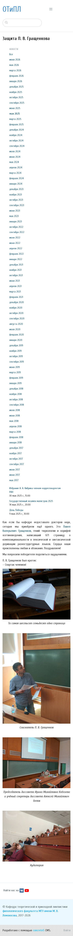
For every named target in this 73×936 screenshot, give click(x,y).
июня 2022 (14, 243)
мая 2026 (14, 65)
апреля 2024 (15, 167)
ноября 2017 (15, 453)
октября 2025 (16, 97)
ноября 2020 (15, 307)
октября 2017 (16, 458)
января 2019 (15, 383)
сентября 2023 (16, 205)
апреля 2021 (15, 286)
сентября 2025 (16, 102)
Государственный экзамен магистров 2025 (31, 501)
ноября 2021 (15, 269)
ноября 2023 (15, 194)
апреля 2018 (15, 426)
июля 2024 (14, 151)
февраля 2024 (16, 178)
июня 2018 (14, 415)
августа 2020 (16, 323)
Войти (66, 930)
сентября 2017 (16, 464)
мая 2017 (14, 480)
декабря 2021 (16, 264)
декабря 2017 (16, 447)
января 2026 (15, 81)
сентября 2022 (16, 232)
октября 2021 (16, 275)
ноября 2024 (15, 135)
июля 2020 (14, 329)
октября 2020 (16, 313)
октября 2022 (16, 226)
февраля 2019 (16, 377)
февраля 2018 (16, 437)
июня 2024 (14, 156)
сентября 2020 (16, 318)
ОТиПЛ (12, 9)
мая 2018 (14, 421)
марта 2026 (15, 70)
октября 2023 (16, 199)
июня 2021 (14, 280)
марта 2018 (15, 431)
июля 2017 (14, 469)
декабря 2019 (16, 345)
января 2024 (15, 183)
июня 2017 (14, 474)
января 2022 (15, 259)
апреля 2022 (15, 248)
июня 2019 (14, 367)
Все (11, 54)
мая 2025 (14, 113)
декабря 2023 (16, 189)
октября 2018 (16, 399)
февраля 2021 (16, 297)
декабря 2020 (16, 302)
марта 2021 (15, 291)
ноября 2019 (15, 350)
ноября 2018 (15, 394)
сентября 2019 (16, 361)
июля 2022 (14, 237)
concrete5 (38, 930)
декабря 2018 (16, 388)
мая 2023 (14, 216)
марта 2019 (15, 372)
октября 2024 (16, 140)
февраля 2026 (16, 75)
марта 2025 (15, 119)
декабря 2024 (16, 129)
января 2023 (15, 221)
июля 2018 (14, 410)
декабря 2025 (16, 86)
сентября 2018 (16, 404)
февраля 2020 (16, 334)
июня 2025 (14, 108)
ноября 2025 (15, 92)
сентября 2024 (16, 146)
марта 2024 (15, 172)
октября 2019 (16, 356)
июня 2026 (14, 59)
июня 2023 (14, 210)
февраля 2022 (16, 253)
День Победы (16, 510)
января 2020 (15, 340)
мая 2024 (14, 162)
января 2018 (15, 442)
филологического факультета (20, 911)
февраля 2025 (16, 124)
